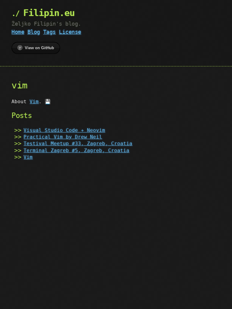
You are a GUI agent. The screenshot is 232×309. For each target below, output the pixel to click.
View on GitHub (39, 48)
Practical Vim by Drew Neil (63, 137)
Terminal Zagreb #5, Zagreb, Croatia (76, 150)
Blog (33, 32)
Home (17, 32)
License (70, 32)
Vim (34, 101)
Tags (49, 32)
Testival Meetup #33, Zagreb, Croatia (78, 143)
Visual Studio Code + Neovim (64, 130)
